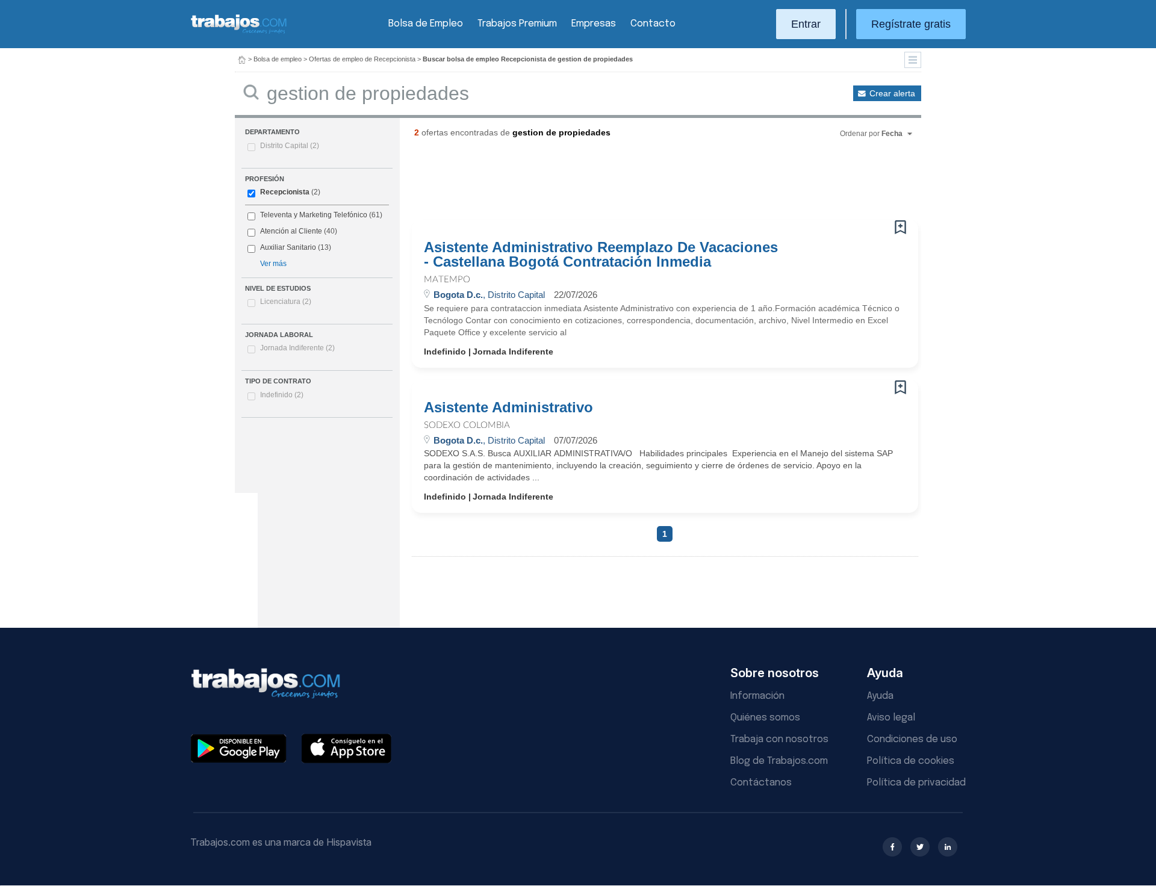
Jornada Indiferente (297, 348)
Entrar (806, 24)
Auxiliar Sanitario (288, 247)
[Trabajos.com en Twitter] (920, 847)
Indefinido (281, 395)
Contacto (653, 24)
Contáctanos (761, 783)
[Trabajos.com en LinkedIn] (947, 847)
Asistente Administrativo (508, 407)
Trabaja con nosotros (779, 739)
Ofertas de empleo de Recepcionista (362, 59)
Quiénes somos (765, 718)
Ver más (273, 263)
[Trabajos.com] (239, 32)
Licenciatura (285, 301)
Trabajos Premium (517, 24)
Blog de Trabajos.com (779, 761)
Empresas (593, 24)
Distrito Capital (289, 145)
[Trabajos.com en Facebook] (892, 847)
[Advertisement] (640, 183)
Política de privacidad (916, 783)
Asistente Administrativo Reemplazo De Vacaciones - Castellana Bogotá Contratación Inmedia (601, 254)
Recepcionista (284, 192)
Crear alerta (892, 93)
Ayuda (880, 696)
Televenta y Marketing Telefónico (313, 215)
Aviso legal (891, 718)
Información (757, 696)
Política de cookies (910, 761)
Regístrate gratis (911, 24)
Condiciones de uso (912, 739)
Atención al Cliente (291, 231)
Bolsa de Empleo (425, 24)
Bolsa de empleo (277, 59)
